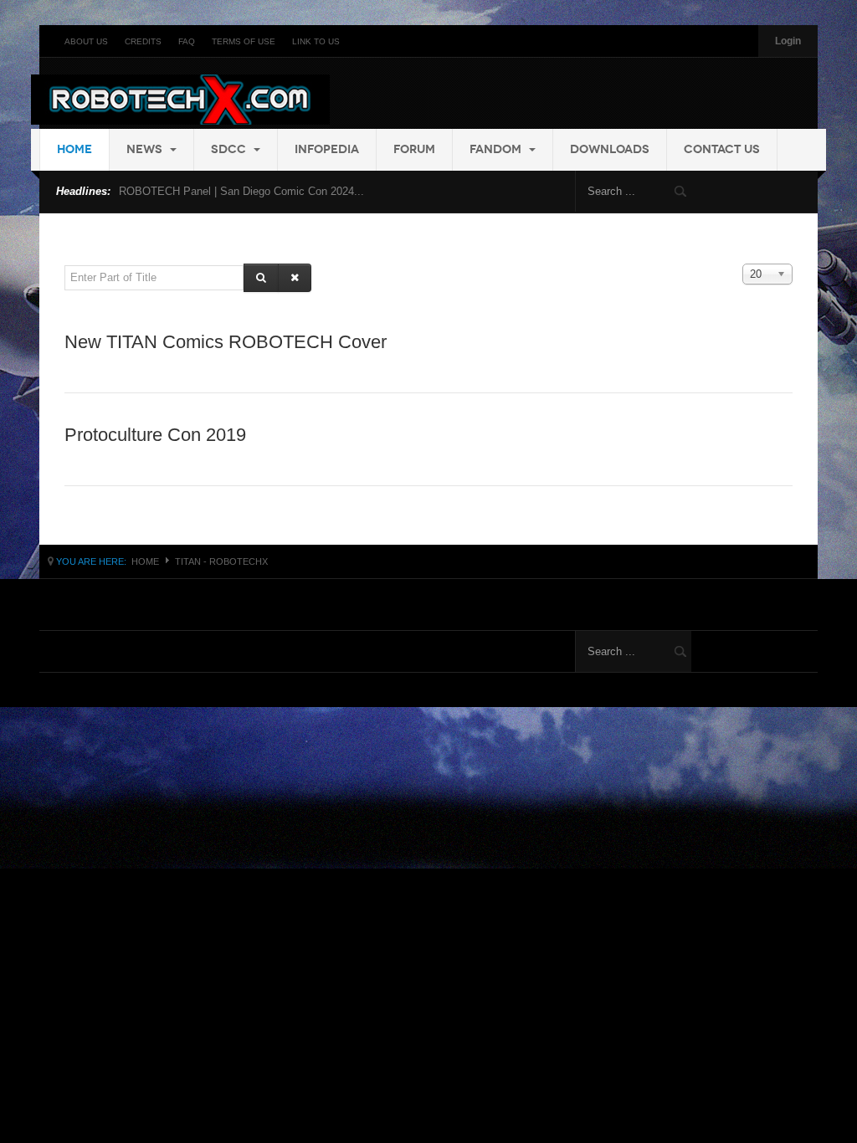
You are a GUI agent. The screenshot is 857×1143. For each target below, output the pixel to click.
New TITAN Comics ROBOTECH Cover (225, 341)
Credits (143, 41)
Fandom (497, 149)
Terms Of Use (243, 41)
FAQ (186, 41)
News (146, 149)
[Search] (261, 278)
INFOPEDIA (327, 149)
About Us (86, 41)
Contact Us (722, 149)
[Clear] (294, 278)
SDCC (230, 149)
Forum (414, 149)
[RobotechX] (180, 99)
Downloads (609, 149)
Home (74, 149)
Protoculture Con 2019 (155, 434)
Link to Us (316, 41)
